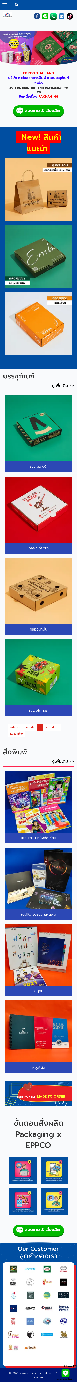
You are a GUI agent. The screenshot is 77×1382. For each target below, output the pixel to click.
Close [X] (70, 1366)
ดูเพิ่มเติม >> (63, 386)
